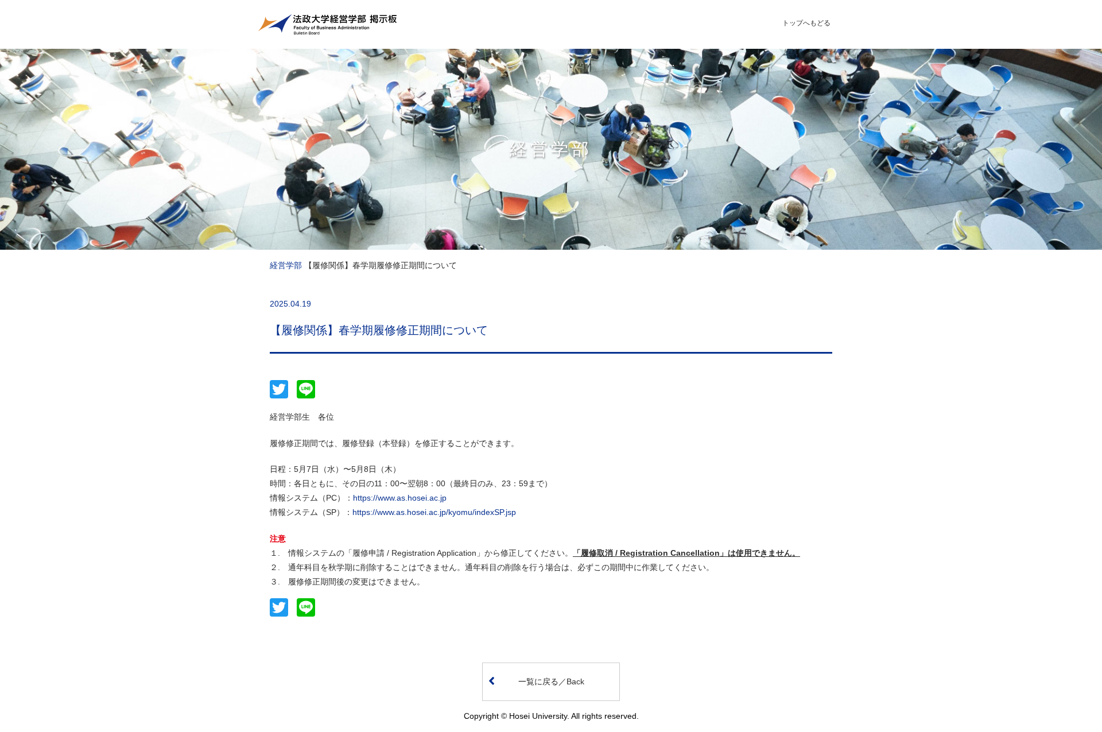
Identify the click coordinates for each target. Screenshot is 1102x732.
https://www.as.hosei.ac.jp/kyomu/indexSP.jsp (434, 512)
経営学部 (286, 265)
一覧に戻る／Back (551, 681)
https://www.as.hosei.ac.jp (400, 497)
